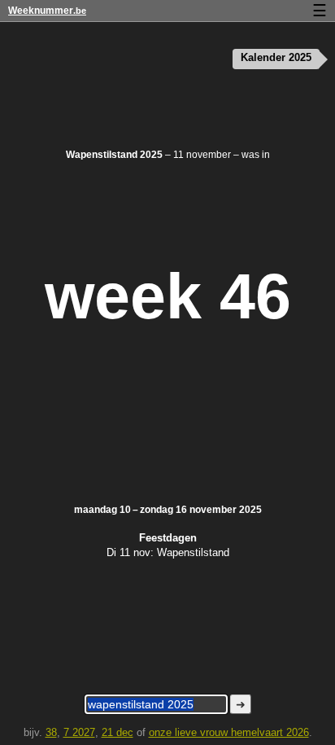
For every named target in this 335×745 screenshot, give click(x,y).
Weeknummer (47, 10)
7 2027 (79, 732)
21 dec (117, 732)
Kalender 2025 (276, 58)
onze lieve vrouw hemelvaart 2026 (229, 732)
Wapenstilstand (193, 552)
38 (51, 732)
